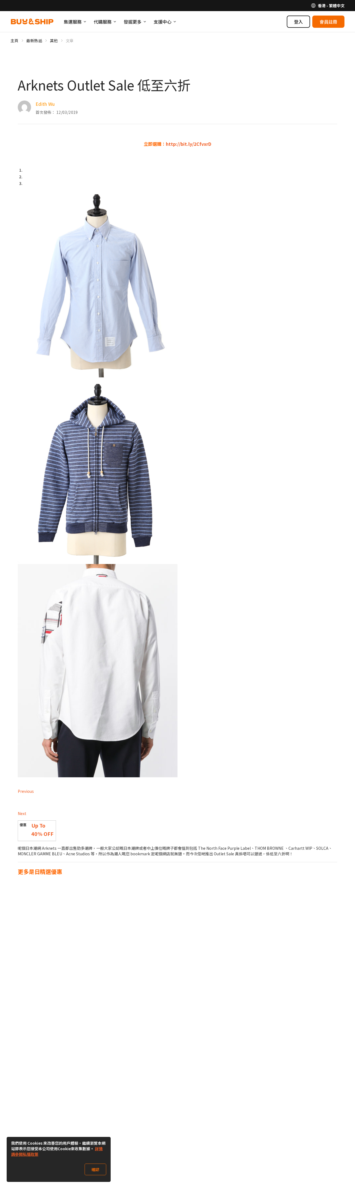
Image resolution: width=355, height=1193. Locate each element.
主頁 (15, 40)
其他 (54, 40)
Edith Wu (45, 104)
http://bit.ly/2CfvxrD (188, 144)
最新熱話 (34, 40)
